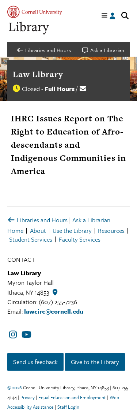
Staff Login (68, 406)
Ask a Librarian (91, 219)
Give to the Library (95, 361)
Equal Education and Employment (72, 397)
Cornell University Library (29, 28)
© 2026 (14, 387)
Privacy (27, 397)
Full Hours (60, 88)
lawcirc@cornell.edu (53, 311)
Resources (111, 230)
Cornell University (34, 12)
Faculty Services (79, 239)
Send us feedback (35, 361)
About (38, 230)
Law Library (38, 74)
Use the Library (72, 230)
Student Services (30, 239)
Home (15, 230)
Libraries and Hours (41, 219)
